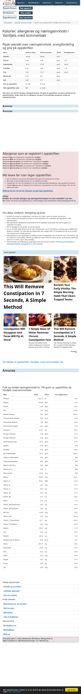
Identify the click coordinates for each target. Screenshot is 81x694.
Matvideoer (8, 612)
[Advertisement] (40, 128)
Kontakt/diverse (71, 3)
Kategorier (58, 3)
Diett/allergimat (33, 3)
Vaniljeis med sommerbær (23, 23)
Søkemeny (20, 3)
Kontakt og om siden (12, 586)
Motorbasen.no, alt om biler (15, 603)
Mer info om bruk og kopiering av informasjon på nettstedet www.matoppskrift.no (39, 200)
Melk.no (6, 634)
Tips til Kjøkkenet (10, 616)
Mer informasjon (14, 691)
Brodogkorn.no (9, 625)
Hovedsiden (8, 23)
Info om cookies (10, 595)
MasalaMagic (8, 629)
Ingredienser (47, 3)
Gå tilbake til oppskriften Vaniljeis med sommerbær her (33, 362)
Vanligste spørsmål (11, 590)
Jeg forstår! (71, 689)
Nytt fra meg (8, 608)
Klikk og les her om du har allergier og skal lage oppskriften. (28, 190)
